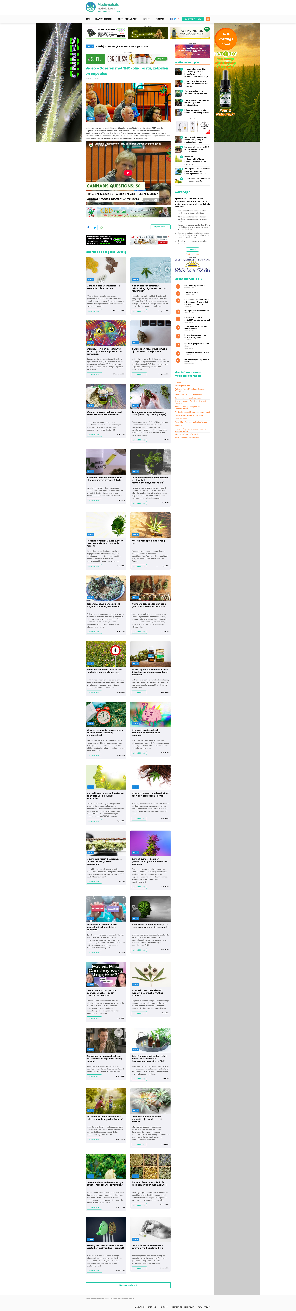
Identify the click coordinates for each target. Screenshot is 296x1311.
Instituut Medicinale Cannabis (187, 438)
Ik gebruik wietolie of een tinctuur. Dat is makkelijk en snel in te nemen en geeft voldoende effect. (194, 227)
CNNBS (178, 382)
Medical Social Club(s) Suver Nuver (188, 394)
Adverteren (140, 1307)
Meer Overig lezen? (128, 1285)
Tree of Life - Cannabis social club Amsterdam (192, 422)
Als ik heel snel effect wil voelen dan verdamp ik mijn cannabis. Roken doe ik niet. (193, 219)
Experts (146, 19)
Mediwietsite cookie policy (182, 1307)
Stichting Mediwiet (182, 386)
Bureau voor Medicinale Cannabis (188, 398)
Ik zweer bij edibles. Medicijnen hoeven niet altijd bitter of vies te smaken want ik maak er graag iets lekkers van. (194, 235)
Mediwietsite (108, 4)
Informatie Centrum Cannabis (186, 434)
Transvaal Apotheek (182, 419)
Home (88, 19)
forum (193, 19)
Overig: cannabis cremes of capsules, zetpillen (192, 242)
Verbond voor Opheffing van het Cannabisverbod (187, 408)
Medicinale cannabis (127, 19)
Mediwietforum (106, 8)
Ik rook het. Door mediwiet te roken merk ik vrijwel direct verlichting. (192, 212)
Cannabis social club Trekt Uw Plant (189, 415)
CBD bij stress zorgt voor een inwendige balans (122, 46)
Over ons (152, 1307)
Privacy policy (204, 1307)
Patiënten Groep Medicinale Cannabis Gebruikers (190, 390)
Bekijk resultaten (192, 254)
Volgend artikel (159, 227)
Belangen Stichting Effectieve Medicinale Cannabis (191, 402)
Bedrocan (178, 425)
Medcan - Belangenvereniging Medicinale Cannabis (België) (191, 430)
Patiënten (160, 19)
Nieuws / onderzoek (103, 19)
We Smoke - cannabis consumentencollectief (192, 412)
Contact (163, 1307)
